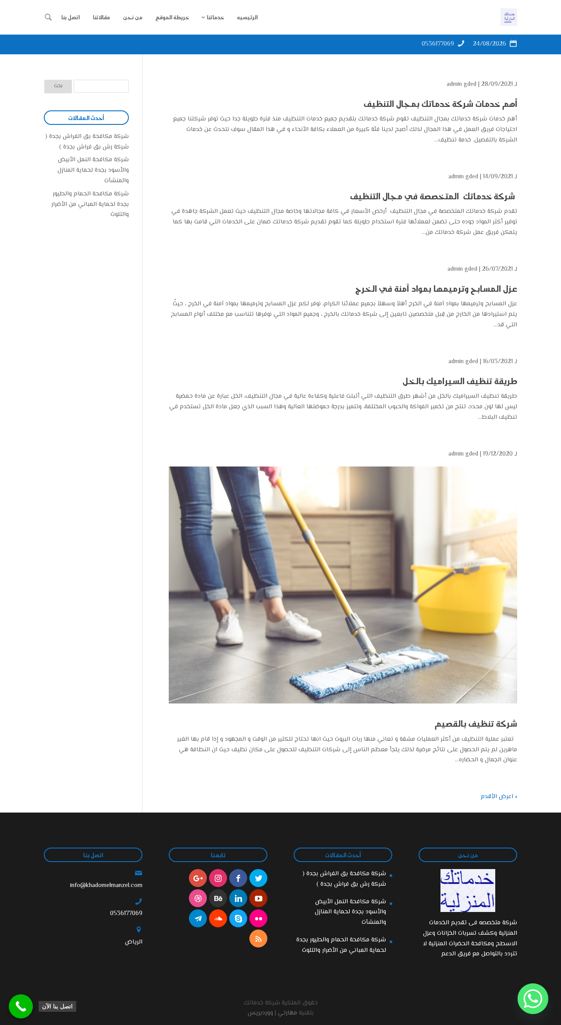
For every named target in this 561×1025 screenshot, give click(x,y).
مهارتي (287, 1013)
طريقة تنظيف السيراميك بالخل (460, 380)
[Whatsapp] (533, 998)
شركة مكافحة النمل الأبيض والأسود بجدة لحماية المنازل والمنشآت (93, 170)
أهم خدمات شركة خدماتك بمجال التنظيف (440, 103)
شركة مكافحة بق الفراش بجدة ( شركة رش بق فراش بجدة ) (87, 142)
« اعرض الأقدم (499, 797)
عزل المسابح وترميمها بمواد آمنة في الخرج (435, 288)
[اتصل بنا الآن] (21, 1006)
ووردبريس (260, 1013)
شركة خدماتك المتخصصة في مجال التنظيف (432, 195)
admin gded (461, 84)
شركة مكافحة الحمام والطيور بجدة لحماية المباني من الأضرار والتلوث (90, 204)
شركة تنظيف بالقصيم (476, 723)
